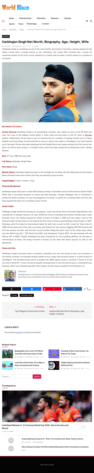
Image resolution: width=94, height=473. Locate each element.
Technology (32, 24)
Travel (20, 24)
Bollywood (26, 442)
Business (54, 18)
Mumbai (88, 135)
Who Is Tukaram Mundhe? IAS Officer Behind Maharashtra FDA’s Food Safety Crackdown (55, 447)
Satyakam (20, 357)
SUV (90, 263)
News (11, 18)
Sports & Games (8, 431)
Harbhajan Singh (27, 295)
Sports (12, 24)
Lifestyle (67, 18)
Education (41, 18)
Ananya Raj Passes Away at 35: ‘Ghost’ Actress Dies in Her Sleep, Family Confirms (52, 439)
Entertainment (25, 18)
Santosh (7, 46)
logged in (19, 332)
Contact (45, 24)
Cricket (14, 295)
